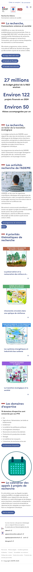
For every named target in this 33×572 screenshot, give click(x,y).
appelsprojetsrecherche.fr (12, 538)
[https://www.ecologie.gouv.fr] (2, 529)
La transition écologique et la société (16, 389)
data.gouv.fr (8, 541)
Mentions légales (12, 550)
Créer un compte (14, 2)
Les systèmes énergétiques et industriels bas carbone (16, 350)
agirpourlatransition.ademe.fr (13, 534)
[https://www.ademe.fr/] (2, 534)
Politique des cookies (6, 555)
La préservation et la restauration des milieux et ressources (15, 273)
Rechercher (27, 7)
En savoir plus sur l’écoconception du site (17, 527)
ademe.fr (7, 530)
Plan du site (4, 550)
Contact (10, 552)
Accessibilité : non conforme (21, 552)
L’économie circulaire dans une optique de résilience (15, 312)
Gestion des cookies (18, 555)
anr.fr (24, 538)
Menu (30, 7)
